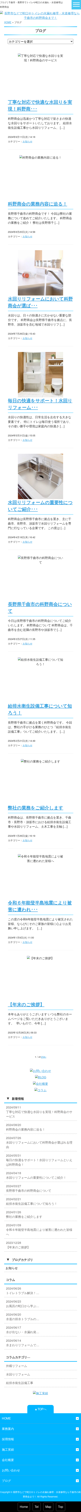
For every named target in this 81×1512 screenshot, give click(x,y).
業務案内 (8, 1428)
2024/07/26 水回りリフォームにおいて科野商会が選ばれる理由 (39, 1142)
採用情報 (8, 1439)
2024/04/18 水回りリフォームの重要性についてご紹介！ (36, 1175)
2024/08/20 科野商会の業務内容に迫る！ (25, 1127)
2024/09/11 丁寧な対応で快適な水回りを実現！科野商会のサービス (39, 1111)
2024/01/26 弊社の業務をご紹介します (24, 1214)
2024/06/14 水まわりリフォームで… (22, 1342)
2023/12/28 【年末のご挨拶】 (18, 1244)
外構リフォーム (16, 1366)
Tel (37, 1506)
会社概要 (8, 1460)
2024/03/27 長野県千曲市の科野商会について (28, 1188)
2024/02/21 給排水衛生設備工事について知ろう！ (31, 1201)
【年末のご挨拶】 (26, 1004)
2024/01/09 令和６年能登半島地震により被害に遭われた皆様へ (39, 1229)
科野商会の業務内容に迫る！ (37, 203)
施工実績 (8, 1449)
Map (48, 1506)
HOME (7, 22)
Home (24, 1506)
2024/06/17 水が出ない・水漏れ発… (22, 1329)
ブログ (6, 1480)
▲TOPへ (40, 1409)
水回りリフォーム (18, 1374)
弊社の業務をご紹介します (35, 807)
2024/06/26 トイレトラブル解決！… (22, 1290)
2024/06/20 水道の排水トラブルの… (22, 1316)
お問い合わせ (11, 1470)
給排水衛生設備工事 (19, 1383)
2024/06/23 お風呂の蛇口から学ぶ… (22, 1303)
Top (60, 1506)
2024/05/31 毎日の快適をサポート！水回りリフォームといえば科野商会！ (39, 1160)
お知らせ (27, 141)
